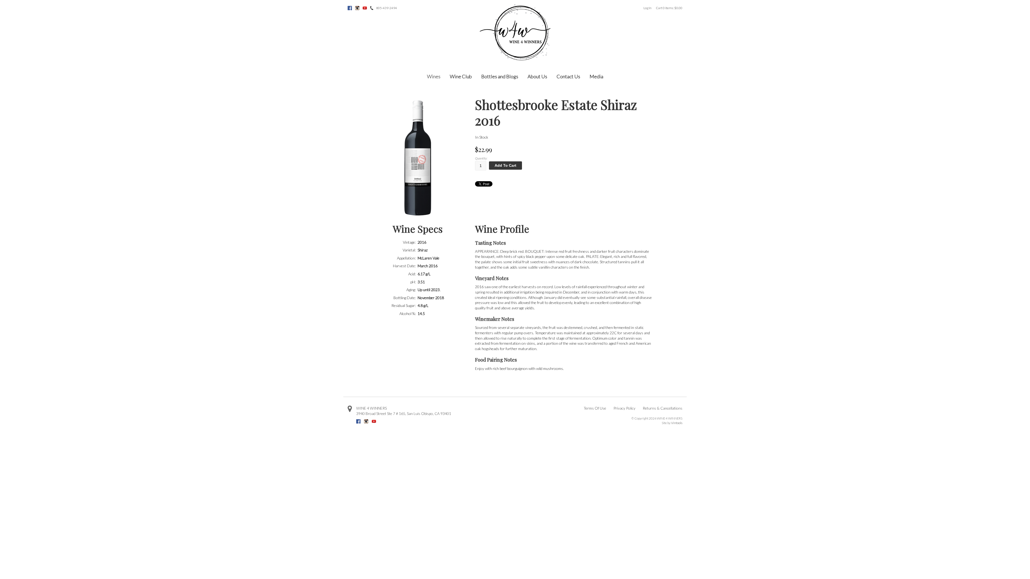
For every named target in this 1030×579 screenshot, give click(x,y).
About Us (537, 76)
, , (403, 413)
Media (596, 76)
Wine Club (461, 76)
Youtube (365, 8)
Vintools (676, 423)
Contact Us (568, 76)
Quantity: (481, 158)
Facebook (350, 8)
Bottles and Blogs (499, 76)
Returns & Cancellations (662, 408)
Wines (433, 76)
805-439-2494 (386, 8)
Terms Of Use (595, 408)
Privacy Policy (624, 408)
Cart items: (669, 8)
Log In (647, 8)
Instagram (357, 8)
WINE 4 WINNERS (371, 408)
